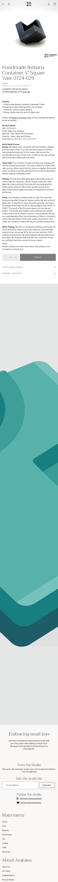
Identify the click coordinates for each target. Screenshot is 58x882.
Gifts (4, 847)
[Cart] (55, 4)
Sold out (37, 257)
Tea (3, 839)
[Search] (9, 4)
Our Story (6, 871)
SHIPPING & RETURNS (11, 273)
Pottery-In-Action (19, 117)
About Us (6, 852)
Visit (4, 826)
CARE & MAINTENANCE (12, 267)
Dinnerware (7, 834)
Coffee (5, 843)
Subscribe (47, 785)
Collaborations (8, 875)
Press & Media (8, 879)
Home (4, 822)
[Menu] (3, 4)
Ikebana (5, 830)
